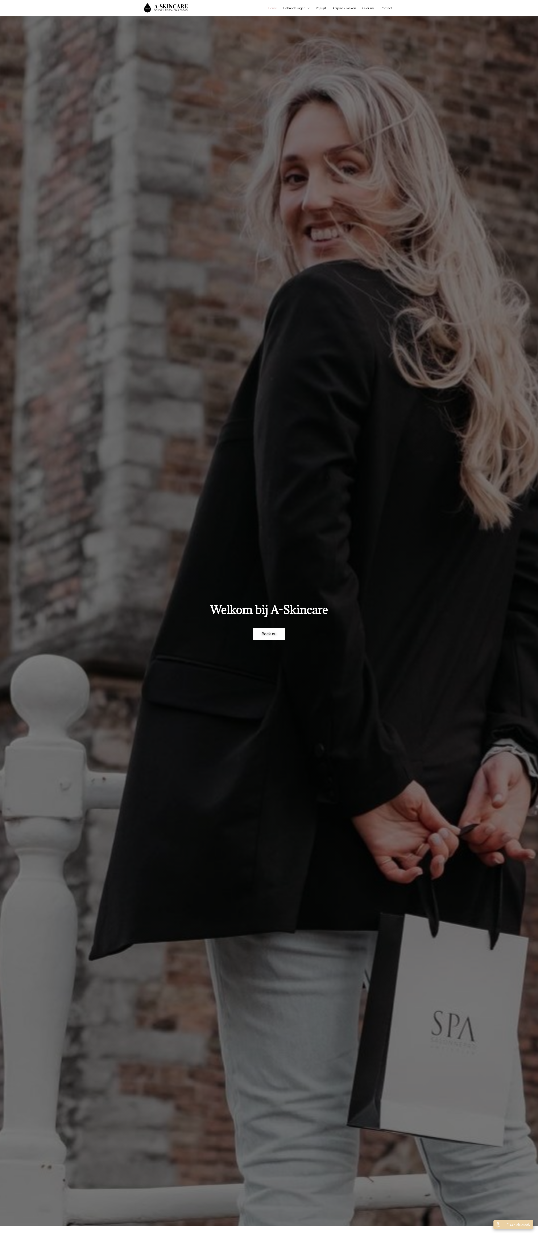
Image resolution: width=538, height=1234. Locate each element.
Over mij (368, 8)
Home (272, 8)
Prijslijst (321, 8)
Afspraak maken (344, 8)
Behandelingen (294, 8)
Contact (386, 8)
